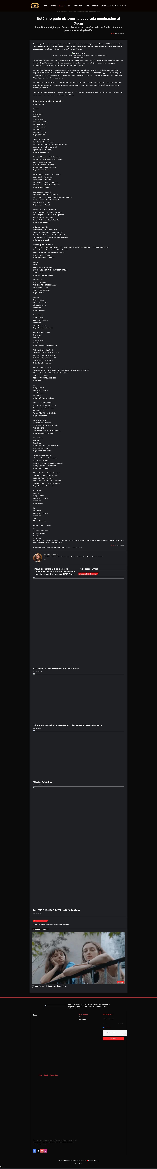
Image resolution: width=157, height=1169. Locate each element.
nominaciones (87, 540)
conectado (50, 924)
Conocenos (104, 5)
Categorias (53, 5)
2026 (34, 540)
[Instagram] (45, 559)
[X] (2, 1167)
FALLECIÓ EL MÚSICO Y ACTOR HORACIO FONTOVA (56, 910)
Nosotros (81, 1016)
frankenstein (64, 540)
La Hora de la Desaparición (54, 215)
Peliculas (61, 6)
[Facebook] (0, 1167)
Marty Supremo (78, 540)
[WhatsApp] (3, 1167)
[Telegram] (4, 1167)
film (59, 540)
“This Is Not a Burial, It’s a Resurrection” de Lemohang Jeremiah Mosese (67, 725)
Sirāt (42, 410)
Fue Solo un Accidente (101, 247)
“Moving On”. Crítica (42, 782)
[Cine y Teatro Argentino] (35, 5)
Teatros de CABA (78, 5)
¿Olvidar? (120, 1023)
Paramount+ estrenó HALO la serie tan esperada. (56, 668)
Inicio (45, 5)
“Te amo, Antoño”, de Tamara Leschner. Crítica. (49, 986)
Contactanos (82, 1019)
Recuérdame (107, 1027)
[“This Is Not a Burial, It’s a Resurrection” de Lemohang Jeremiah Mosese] (78, 698)
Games (87, 5)
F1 (57, 540)
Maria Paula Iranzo (50, 554)
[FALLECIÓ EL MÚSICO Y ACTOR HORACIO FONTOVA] (78, 848)
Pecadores (44, 70)
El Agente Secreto (50, 540)
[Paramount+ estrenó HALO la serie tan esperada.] (78, 622)
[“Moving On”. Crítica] (78, 755)
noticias (94, 540)
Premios (114, 540)
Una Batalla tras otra (82, 75)
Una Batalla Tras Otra (44, 542)
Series (69, 5)
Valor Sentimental (56, 542)
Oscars (103, 540)
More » (101, 556)
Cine (43, 540)
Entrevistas (95, 5)
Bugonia (39, 540)
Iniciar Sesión (113, 1038)
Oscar (98, 540)
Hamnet (71, 540)
